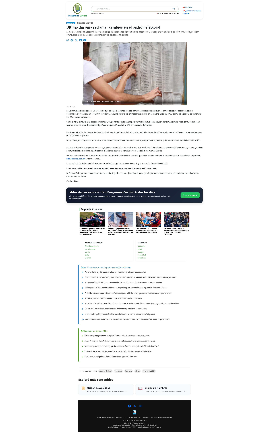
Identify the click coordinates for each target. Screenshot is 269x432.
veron (87, 252)
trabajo (140, 252)
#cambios (128, 371)
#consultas (118, 371)
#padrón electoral (105, 371)
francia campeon (92, 246)
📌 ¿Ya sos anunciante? (192, 12)
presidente (142, 258)
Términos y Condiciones (131, 420)
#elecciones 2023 (149, 371)
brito (87, 255)
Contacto (143, 420)
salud (140, 249)
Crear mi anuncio (190, 195)
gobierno (141, 246)
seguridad (142, 255)
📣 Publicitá (187, 7)
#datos (137, 371)
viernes (88, 258)
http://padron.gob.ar (75, 158)
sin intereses (90, 249)
